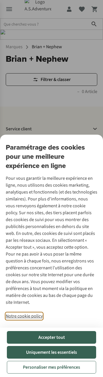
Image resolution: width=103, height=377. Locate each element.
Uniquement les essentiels (51, 352)
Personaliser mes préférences (51, 367)
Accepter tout (51, 337)
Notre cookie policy (24, 316)
